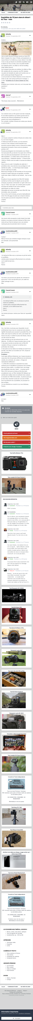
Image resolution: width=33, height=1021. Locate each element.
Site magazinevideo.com (10, 437)
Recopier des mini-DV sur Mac (16, 671)
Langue (19, 990)
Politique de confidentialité (16, 992)
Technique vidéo (11, 942)
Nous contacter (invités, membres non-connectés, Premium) (16, 993)
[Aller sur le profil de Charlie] (5, 529)
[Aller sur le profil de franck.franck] (3, 213)
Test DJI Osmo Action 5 (16, 691)
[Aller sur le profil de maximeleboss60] (3, 232)
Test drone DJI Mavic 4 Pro (16, 628)
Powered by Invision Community (16, 995)
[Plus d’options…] (30, 35)
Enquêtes (9, 944)
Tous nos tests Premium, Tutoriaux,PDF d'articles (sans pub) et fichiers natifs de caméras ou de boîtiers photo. (16, 792)
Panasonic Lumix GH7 (16, 650)
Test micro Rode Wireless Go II (16, 873)
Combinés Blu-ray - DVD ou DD (15, 935)
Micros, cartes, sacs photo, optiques (16, 931)
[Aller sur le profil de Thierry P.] (5, 569)
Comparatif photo (11, 958)
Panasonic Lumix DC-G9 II (16, 713)
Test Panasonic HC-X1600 (16, 588)
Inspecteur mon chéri (13, 504)
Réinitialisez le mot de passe (16, 801)
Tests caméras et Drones (13, 953)
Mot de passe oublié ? (9, 442)
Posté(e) (13, 36)
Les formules (10, 965)
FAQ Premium (10, 970)
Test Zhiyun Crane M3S (16, 829)
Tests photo (10, 954)
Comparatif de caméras (13, 956)
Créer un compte (11, 968)
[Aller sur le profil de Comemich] (5, 504)
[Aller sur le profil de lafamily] (3, 35)
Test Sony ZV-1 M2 (16, 807)
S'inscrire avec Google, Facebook (12, 446)
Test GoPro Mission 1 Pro (16, 453)
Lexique (9, 979)
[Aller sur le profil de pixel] (3, 109)
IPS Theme (7, 990)
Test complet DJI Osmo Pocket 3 (16, 755)
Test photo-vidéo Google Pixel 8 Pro (16, 734)
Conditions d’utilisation (24, 1013)
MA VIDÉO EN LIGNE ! (20, 28)
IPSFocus (14, 990)
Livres (8, 945)
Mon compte (10, 967)
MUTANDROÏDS (11, 512)
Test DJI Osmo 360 (16, 607)
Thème (24, 990)
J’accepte (17, 1018)
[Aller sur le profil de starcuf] (3, 96)
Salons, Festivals (11, 978)
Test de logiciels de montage (14, 933)
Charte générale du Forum (10, 433)
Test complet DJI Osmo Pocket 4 (16, 477)
